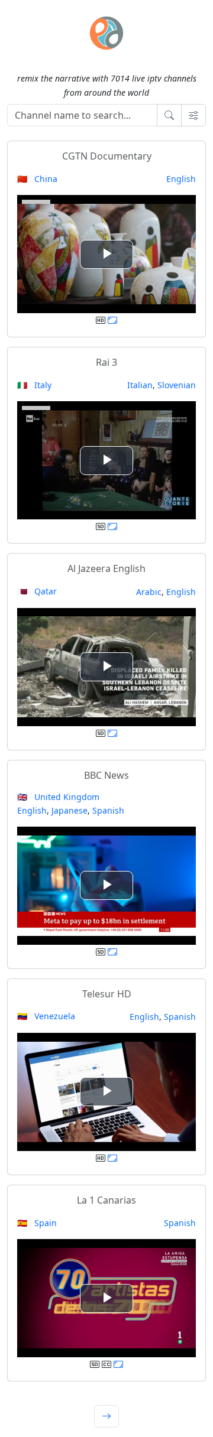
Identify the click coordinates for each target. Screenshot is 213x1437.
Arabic (149, 591)
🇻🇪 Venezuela (46, 1016)
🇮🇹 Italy (34, 385)
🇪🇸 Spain (37, 1222)
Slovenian (176, 385)
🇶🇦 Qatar (37, 591)
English (181, 178)
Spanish (108, 810)
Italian (140, 385)
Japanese (69, 810)
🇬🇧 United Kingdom (58, 796)
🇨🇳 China (37, 178)
